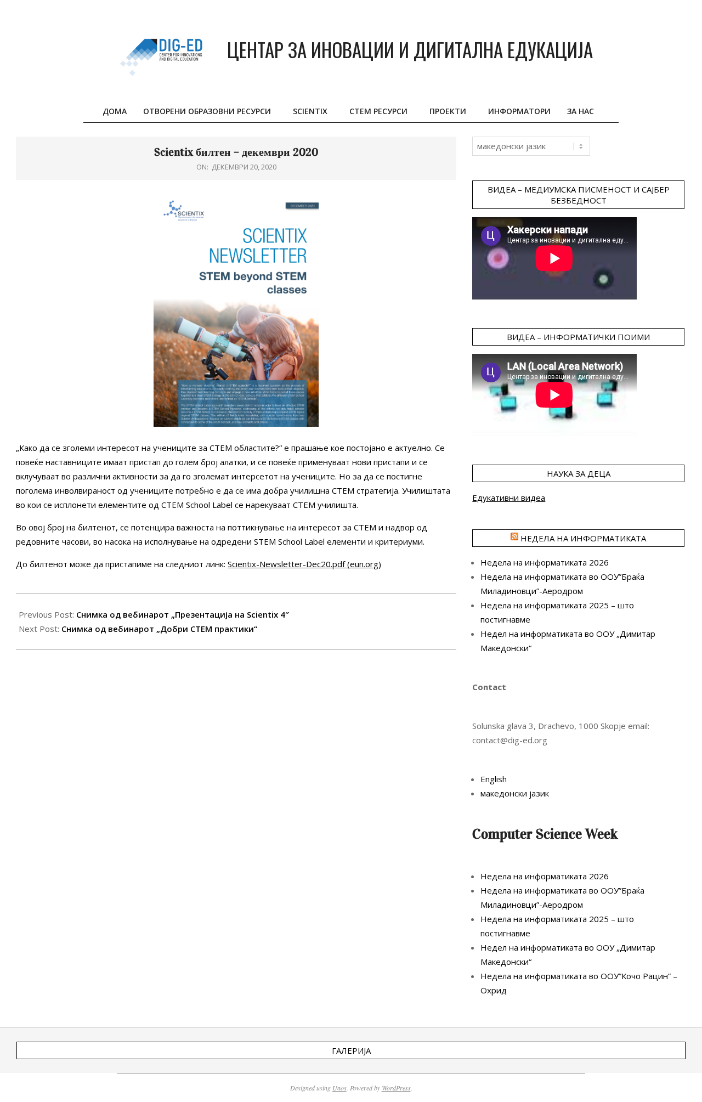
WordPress (396, 1087)
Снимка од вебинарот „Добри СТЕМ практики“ (159, 628)
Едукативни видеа (508, 497)
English (493, 778)
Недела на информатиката (583, 538)
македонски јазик (514, 793)
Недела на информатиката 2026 (544, 562)
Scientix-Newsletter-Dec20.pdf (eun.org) (304, 563)
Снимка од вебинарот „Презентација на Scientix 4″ (182, 614)
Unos (339, 1087)
